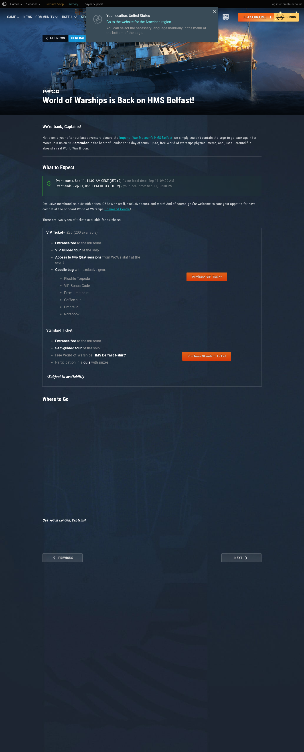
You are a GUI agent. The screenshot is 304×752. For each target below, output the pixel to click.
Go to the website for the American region (138, 22)
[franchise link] (225, 17)
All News (57, 38)
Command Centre (117, 209)
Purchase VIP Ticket (207, 277)
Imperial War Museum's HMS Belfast (145, 137)
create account (292, 4)
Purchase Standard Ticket (207, 356)
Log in (274, 4)
